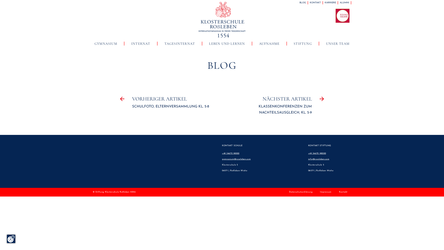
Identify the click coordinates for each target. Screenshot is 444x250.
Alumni (344, 3)
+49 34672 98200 (317, 153)
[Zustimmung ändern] (11, 239)
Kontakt (315, 3)
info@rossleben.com (318, 159)
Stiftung (303, 44)
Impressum (325, 192)
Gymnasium (106, 44)
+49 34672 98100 (230, 153)
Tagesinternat (179, 44)
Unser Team (337, 44)
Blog (303, 3)
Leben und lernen (227, 44)
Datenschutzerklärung (300, 192)
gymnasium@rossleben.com (236, 159)
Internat (140, 44)
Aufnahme (269, 44)
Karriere (330, 3)
